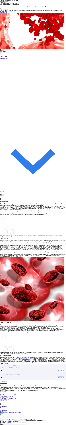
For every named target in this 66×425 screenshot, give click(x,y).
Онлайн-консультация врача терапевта (10, 374)
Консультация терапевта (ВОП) (8, 365)
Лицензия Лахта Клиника (5, 415)
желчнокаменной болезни (45, 331)
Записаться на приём (4, 7)
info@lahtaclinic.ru (3, 400)
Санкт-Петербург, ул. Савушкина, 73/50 (8, 394)
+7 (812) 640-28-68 (3, 393)
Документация (3, 411)
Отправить (2, 424)
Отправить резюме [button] (3, 406)
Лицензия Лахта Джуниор (5, 416)
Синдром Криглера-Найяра (5, 236)
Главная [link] (1, 401)
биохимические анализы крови (26, 358)
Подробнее (6, 1)
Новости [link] (1, 402)
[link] (0, 413)
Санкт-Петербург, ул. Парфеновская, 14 (8, 398)
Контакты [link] (2, 403)
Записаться (2, 1)
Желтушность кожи (4, 58)
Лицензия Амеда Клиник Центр (6, 416)
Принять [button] (3, 422)
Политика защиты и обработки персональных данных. (10, 412)
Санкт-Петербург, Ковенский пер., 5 (7, 396)
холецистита (52, 331)
